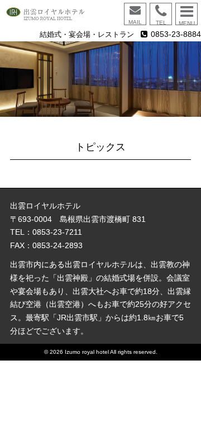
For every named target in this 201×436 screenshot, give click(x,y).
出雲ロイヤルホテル (50, 14)
